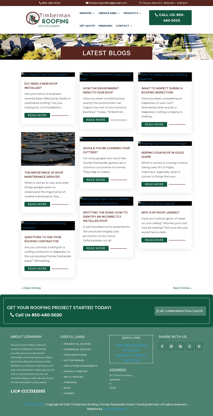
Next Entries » (182, 288)
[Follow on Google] (180, 346)
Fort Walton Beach (131, 345)
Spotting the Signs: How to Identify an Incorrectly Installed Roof (105, 216)
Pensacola (131, 350)
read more (37, 115)
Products (131, 13)
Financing (105, 25)
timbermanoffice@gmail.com (108, 2)
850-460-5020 (51, 2)
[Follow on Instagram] (171, 346)
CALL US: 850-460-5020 (171, 17)
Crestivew (131, 360)
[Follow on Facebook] (162, 346)
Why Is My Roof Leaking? (160, 212)
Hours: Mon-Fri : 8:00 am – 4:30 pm (165, 2)
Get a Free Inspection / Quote (181, 311)
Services (86, 13)
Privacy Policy (34, 404)
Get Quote (87, 25)
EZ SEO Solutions (114, 409)
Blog (67, 387)
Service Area (108, 13)
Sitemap (69, 393)
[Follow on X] (189, 346)
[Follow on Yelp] (199, 346)
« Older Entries (31, 288)
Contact (122, 25)
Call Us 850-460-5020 (38, 314)
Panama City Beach (131, 355)
